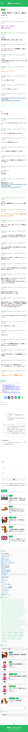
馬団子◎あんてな (5, 565)
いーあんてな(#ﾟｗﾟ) (6, 584)
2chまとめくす (4, 580)
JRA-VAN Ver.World (6, 570)
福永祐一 (19, 638)
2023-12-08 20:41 (11, 424)
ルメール (14, 629)
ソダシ (11, 615)
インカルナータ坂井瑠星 (15, 700)
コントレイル (14, 609)
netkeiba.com (4, 572)
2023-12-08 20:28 (11, 413)
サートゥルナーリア (22, 612)
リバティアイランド (6, 629)
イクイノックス (20, 600)
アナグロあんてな (5, 590)
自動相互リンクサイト (6, 594)
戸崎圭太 (15, 635)
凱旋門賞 (15, 632)
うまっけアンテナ (5, 556)
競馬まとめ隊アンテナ (6, 561)
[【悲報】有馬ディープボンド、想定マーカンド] (15, 397)
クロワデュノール (5, 609)
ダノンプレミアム (5, 618)
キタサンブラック (18, 606)
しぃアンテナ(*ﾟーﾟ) (6, 587)
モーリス (18, 626)
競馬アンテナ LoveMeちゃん (8, 562)
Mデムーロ (4, 600)
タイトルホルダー (18, 615)
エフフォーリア (10, 603)
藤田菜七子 (4, 641)
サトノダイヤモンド (6, 612)
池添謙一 (13, 638)
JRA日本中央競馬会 (6, 571)
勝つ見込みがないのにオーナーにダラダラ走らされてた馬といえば (17, 510)
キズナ (11, 606)
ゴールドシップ (22, 609)
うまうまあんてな (5, 555)
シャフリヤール (5, 615)
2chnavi (3, 578)
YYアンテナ (4, 582)
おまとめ (3, 585)
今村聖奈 (9, 632)
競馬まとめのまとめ (14, 3)
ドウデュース (13, 621)
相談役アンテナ (5, 558)
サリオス (14, 612)
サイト (3, 472)
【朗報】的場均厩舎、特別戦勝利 (17, 654)
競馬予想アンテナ (5, 564)
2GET (2, 581)
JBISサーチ (4, 568)
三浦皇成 (4, 632)
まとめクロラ (4, 588)
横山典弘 (21, 635)
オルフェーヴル (5, 606)
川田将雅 (9, 635)
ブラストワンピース (16, 623)
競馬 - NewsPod (5, 559)
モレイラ (12, 626)
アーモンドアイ (12, 600)
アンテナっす (4, 591)
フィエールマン (21, 621)
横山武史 (4, 638)
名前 (3, 461)
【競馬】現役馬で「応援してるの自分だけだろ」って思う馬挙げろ (17, 500)
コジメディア (4, 593)
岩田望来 (4, 635)
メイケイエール (5, 626)
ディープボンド (5, 404)
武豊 (9, 638)
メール (3, 467)
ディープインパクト (15, 618)
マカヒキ (24, 623)
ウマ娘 (3, 603)
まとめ (3, 402)
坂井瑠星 (21, 632)
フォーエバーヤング (6, 623)
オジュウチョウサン (19, 603)
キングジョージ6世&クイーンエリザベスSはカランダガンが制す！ (17, 540)
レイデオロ (20, 629)
